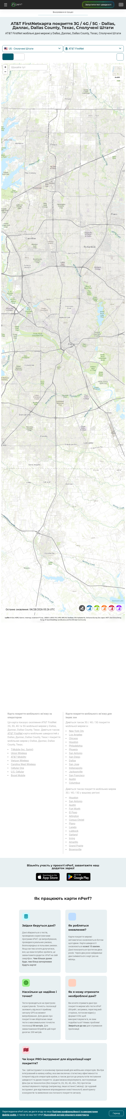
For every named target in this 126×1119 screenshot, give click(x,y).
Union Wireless (19, 753)
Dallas (72, 760)
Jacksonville (76, 771)
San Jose (74, 764)
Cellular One (17, 768)
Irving (72, 838)
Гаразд (116, 1113)
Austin (72, 779)
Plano (72, 823)
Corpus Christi (76, 819)
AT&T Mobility (18, 756)
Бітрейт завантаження (18, 56)
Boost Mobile (18, 775)
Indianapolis (75, 768)
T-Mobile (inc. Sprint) (22, 749)
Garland (73, 834)
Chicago (73, 738)
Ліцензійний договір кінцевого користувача (66, 1115)
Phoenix (73, 749)
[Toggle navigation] (5, 4)
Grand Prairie (76, 845)
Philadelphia (76, 745)
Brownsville (75, 849)
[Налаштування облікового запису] (121, 5)
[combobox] (32, 48)
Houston (73, 742)
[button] (5, 67)
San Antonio (75, 753)
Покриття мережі (8, 56)
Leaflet (7, 617)
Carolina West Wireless (23, 764)
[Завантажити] (48, 877)
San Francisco (77, 775)
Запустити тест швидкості (98, 4)
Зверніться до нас (77, 1025)
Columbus (74, 782)
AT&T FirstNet (15, 733)
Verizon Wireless (20, 760)
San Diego (74, 756)
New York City (76, 731)
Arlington (74, 816)
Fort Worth (74, 808)
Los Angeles (75, 734)
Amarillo (73, 842)
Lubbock (73, 830)
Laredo (73, 827)
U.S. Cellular (17, 771)
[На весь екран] (120, 56)
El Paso (73, 812)
